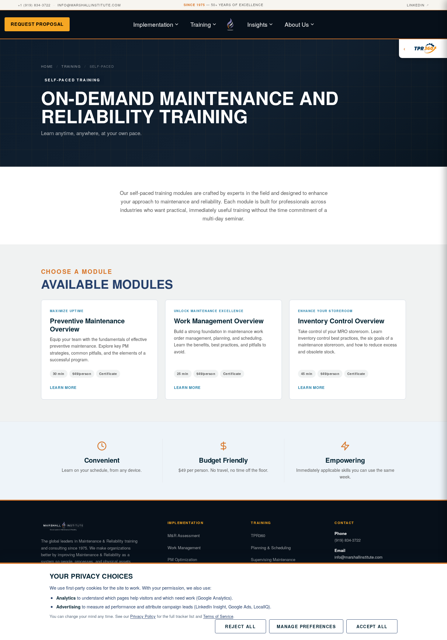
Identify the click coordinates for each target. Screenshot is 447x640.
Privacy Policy (143, 616)
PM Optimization (182, 559)
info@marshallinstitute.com (89, 4)
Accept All (372, 626)
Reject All (240, 626)
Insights (257, 24)
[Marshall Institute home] (232, 24)
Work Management (184, 547)
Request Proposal (37, 24)
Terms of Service (218, 616)
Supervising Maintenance (273, 559)
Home (47, 66)
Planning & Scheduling (271, 547)
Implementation (153, 24)
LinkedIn (418, 4)
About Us (297, 24)
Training (200, 24)
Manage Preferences (306, 626)
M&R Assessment (184, 535)
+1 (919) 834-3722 (34, 4)
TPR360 (258, 535)
